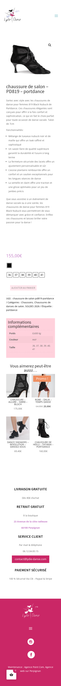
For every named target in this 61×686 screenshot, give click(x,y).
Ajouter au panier (23, 287)
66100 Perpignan (30, 527)
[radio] (9, 265)
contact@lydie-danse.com (30, 559)
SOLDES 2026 (32, 306)
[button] (50, 45)
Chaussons (27, 302)
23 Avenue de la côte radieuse (30, 521)
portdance (11, 310)
